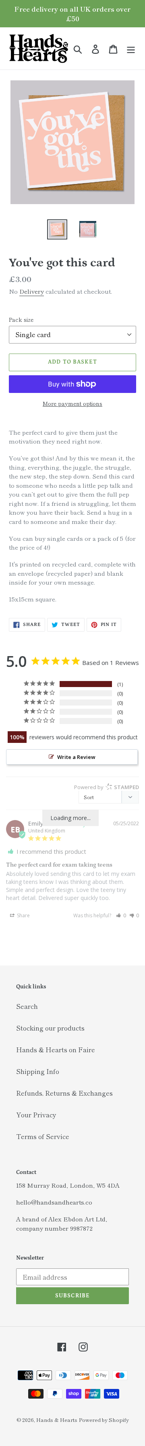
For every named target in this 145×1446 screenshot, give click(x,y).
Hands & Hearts (56, 1420)
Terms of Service (42, 1136)
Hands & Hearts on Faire (55, 1049)
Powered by (106, 787)
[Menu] (131, 48)
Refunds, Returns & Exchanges (64, 1093)
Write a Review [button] (76, 757)
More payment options (72, 403)
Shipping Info (37, 1071)
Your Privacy (36, 1114)
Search (27, 1006)
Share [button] (23, 915)
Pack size (21, 319)
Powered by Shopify (104, 1420)
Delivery (31, 291)
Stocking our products (50, 1028)
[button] (121, 915)
